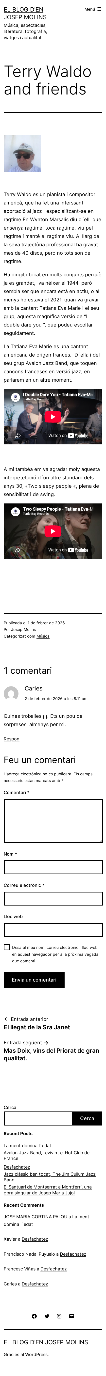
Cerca (10, 1107)
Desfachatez (17, 1167)
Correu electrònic (24, 885)
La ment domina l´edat (27, 1145)
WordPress (36, 1354)
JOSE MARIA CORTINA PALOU (35, 1216)
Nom (10, 854)
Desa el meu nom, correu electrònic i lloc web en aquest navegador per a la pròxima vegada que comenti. (55, 954)
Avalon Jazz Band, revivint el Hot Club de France (46, 1155)
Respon (11, 738)
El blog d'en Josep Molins (46, 1342)
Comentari (16, 792)
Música (43, 636)
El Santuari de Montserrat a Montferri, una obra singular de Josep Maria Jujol (48, 1189)
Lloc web (13, 916)
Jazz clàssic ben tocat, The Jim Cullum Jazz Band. (50, 1177)
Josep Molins (23, 629)
